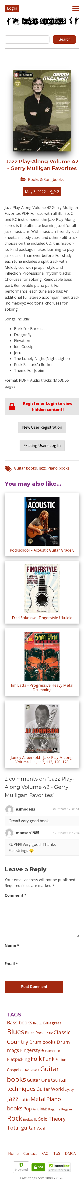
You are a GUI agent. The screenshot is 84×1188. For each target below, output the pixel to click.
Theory (57, 1118)
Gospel (13, 1069)
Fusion (61, 1059)
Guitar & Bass (29, 1070)
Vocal (41, 1128)
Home (13, 1153)
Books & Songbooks (46, 179)
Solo (43, 1119)
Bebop (37, 1023)
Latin (24, 1099)
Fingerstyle (32, 1050)
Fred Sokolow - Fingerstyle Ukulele (42, 617)
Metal (38, 1099)
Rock (14, 1118)
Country (17, 1041)
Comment (16, 895)
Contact (30, 1153)
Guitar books (25, 468)
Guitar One (38, 1080)
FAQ (45, 1153)
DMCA (70, 1153)
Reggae (66, 1109)
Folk (36, 1058)
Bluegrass (52, 1023)
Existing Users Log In (42, 445)
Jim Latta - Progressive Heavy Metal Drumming (42, 687)
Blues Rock (34, 1032)
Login (12, 8)
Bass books (19, 1022)
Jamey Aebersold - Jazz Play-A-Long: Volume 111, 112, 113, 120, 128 (42, 759)
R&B (43, 1109)
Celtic (49, 1033)
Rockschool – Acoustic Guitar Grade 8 (42, 550)
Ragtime (54, 1109)
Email (11, 963)
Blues (15, 1031)
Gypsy (69, 1090)
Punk (36, 1109)
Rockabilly (30, 1119)
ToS (56, 1153)
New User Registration (42, 427)
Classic (62, 1032)
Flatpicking (18, 1059)
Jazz (42, 468)
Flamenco (52, 1050)
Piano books (59, 468)
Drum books (42, 1042)
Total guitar (21, 1127)
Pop (27, 1108)
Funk (49, 1058)
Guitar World (50, 1089)
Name (12, 945)
